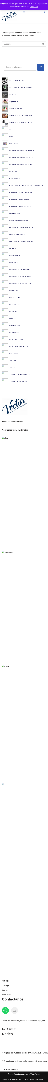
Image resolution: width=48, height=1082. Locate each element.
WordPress (35, 1074)
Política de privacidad (34, 1079)
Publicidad (6, 994)
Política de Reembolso (11, 1079)
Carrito (5, 990)
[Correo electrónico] (14, 1010)
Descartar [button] (34, 6)
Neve (10, 1074)
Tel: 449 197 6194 (9, 1029)
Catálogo (5, 985)
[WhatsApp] (5, 1010)
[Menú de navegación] (24, 11)
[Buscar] (44, 12)
